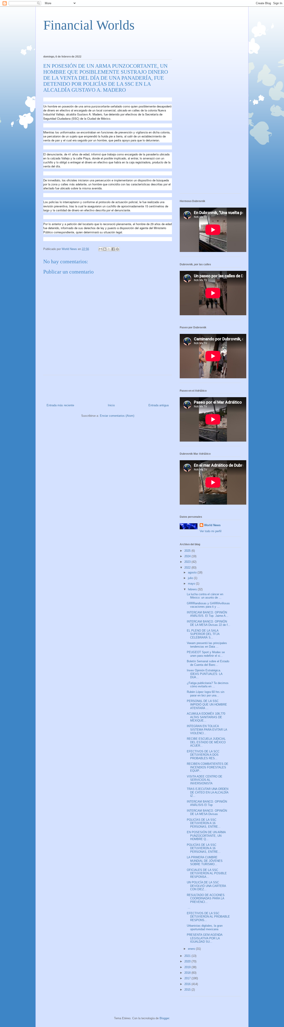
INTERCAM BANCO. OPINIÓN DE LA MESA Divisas (207, 812)
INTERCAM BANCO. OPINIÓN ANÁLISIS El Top (207, 803)
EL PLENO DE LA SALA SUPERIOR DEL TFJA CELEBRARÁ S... (203, 634)
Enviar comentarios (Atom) (117, 415)
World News (212, 525)
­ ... (188, 907)
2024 (187, 556)
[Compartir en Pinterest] (117, 249)
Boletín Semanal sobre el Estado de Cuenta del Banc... (208, 663)
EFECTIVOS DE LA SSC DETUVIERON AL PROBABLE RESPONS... (208, 917)
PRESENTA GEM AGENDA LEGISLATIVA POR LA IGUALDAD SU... (204, 938)
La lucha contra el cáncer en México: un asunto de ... (205, 596)
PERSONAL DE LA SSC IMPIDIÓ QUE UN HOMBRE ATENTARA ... (207, 704)
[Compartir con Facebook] (113, 249)
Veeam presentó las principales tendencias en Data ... (207, 644)
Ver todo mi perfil (210, 531)
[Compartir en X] (109, 249)
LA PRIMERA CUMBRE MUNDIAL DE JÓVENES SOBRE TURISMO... (205, 861)
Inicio (111, 405)
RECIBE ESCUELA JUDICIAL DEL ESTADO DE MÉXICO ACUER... (206, 742)
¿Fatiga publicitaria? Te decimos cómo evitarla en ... (208, 684)
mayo (192, 583)
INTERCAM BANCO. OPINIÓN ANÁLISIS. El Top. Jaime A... (207, 614)
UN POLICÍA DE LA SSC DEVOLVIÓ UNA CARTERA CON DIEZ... (206, 886)
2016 (187, 984)
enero (192, 948)
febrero (193, 589)
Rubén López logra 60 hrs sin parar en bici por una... (205, 693)
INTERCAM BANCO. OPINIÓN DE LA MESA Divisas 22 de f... (208, 623)
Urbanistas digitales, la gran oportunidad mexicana (205, 927)
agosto (192, 572)
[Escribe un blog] (105, 249)
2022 (187, 567)
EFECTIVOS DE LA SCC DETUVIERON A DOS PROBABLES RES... (203, 755)
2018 (187, 972)
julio (191, 578)
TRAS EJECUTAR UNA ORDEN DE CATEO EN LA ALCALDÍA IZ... (207, 792)
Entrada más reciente (60, 405)
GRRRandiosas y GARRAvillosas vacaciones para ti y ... (208, 605)
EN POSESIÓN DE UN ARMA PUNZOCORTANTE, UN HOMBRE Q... (206, 836)
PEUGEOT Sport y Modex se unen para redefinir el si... (206, 653)
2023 (187, 561)
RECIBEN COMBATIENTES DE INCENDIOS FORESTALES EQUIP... (207, 767)
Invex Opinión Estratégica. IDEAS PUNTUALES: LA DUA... (204, 674)
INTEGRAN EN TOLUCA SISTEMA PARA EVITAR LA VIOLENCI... (207, 729)
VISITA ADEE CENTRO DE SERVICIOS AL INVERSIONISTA (204, 780)
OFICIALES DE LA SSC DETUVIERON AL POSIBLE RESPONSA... (207, 873)
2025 (187, 550)
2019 (187, 967)
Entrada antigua (158, 405)
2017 (187, 978)
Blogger (164, 1018)
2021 (187, 956)
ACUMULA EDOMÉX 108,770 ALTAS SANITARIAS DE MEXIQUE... (206, 717)
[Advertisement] (95, 42)
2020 (187, 961)
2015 (187, 989)
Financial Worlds (88, 25)
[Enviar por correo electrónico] (100, 249)
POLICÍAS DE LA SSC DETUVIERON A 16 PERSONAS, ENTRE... (204, 823)
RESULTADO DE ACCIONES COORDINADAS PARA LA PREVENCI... (206, 898)
